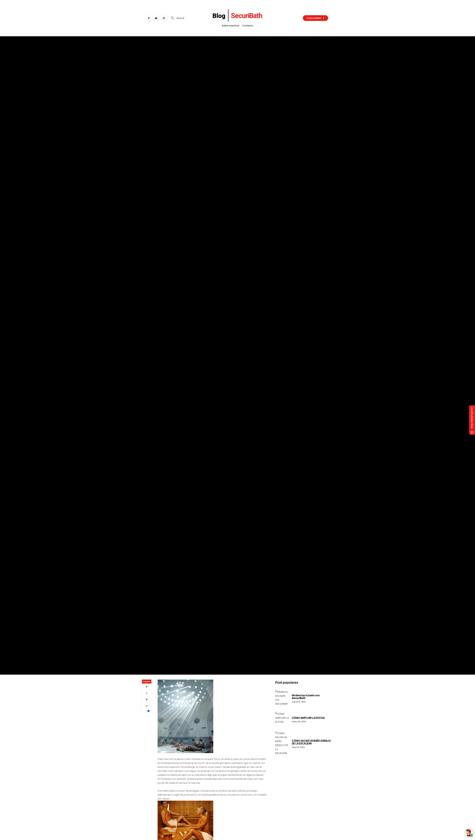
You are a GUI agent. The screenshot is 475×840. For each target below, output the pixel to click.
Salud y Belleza (148, 345)
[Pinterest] (146, 699)
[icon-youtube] (156, 18)
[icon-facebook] (149, 18)
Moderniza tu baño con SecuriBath (306, 697)
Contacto (247, 25)
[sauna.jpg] (185, 820)
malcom (154, 362)
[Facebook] (146, 687)
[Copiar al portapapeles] (146, 706)
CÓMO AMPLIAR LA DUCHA (308, 718)
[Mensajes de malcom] (144, 362)
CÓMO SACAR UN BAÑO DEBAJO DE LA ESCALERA (311, 742)
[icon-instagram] (163, 18)
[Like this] (146, 712)
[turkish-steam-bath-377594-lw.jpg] (185, 716)
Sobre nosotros (230, 25)
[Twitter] (146, 693)
